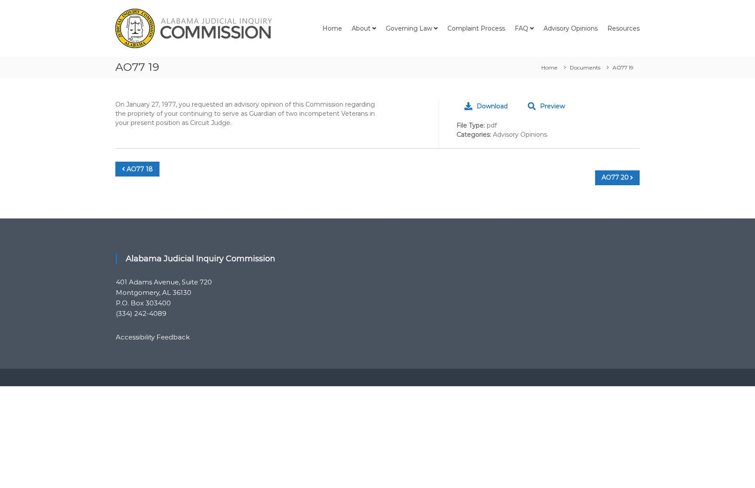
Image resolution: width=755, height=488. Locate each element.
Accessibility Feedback (153, 337)
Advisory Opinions (571, 28)
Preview (552, 106)
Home (332, 28)
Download (492, 106)
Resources (623, 28)
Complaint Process (476, 28)
